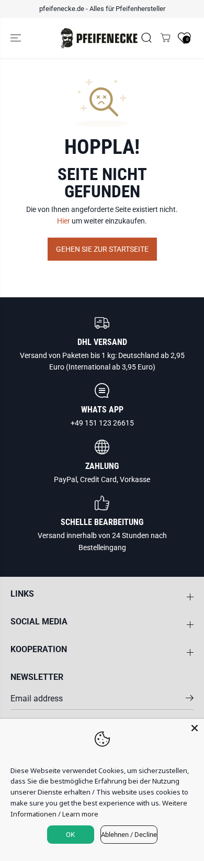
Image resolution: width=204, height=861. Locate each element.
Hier (63, 221)
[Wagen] (165, 37)
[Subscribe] (190, 700)
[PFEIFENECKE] (99, 38)
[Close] (194, 728)
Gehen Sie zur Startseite (102, 249)
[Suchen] (146, 37)
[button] (16, 38)
